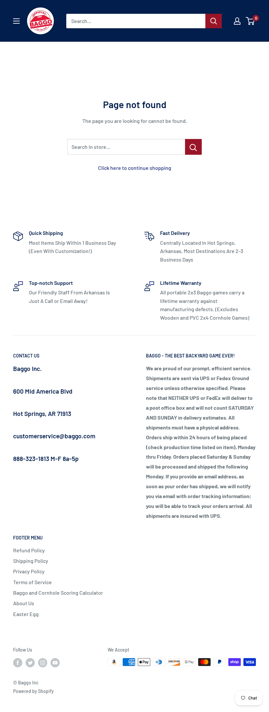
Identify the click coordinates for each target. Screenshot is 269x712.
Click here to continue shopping (134, 168)
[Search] (213, 21)
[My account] (237, 21)
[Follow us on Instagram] (42, 662)
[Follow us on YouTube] (55, 662)
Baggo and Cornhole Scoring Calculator (58, 592)
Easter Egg (26, 614)
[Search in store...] (193, 147)
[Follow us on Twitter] (30, 662)
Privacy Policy (29, 571)
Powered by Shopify (33, 691)
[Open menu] (16, 21)
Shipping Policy (30, 561)
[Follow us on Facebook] (17, 662)
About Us (23, 603)
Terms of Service (32, 582)
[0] (250, 21)
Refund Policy (29, 550)
